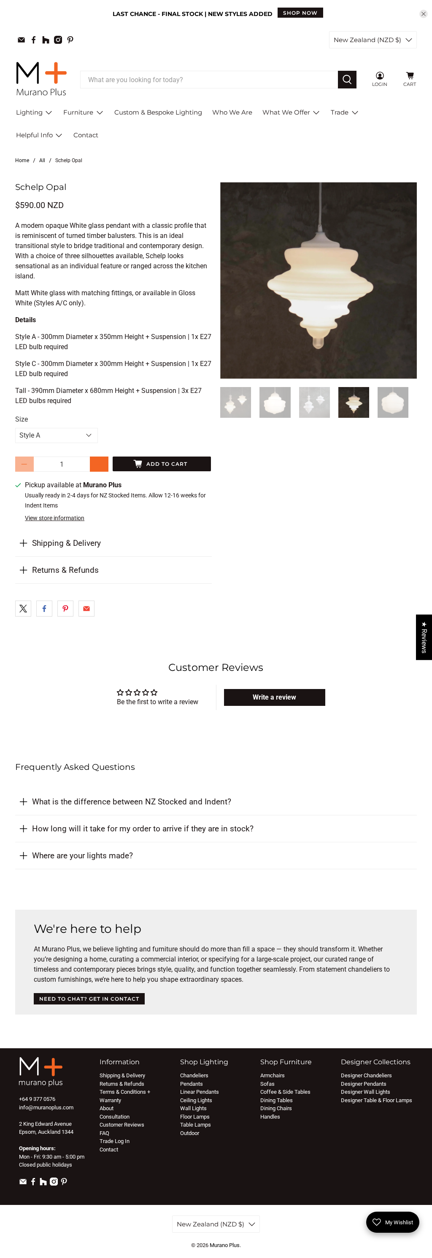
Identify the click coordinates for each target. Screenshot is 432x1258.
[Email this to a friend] (86, 609)
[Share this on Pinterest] (65, 609)
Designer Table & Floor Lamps (376, 1100)
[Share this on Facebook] (44, 609)
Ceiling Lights (196, 1100)
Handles (270, 1117)
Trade (339, 112)
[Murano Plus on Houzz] (46, 40)
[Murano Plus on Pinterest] (70, 40)
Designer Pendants (363, 1084)
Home (22, 160)
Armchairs (272, 1075)
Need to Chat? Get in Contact (89, 999)
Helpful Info (34, 135)
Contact (85, 135)
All (42, 160)
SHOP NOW (300, 13)
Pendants (191, 1084)
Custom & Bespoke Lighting (158, 112)
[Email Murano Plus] (21, 40)
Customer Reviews (122, 1125)
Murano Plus (225, 1245)
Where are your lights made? (82, 855)
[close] (423, 14)
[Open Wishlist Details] (395, 79)
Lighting (29, 112)
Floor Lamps (195, 1117)
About (106, 1108)
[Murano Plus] (41, 80)
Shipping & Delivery (66, 543)
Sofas (267, 1084)
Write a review (274, 697)
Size (21, 419)
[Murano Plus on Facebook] (34, 40)
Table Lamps (195, 1125)
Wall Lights (193, 1108)
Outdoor (189, 1133)
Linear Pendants (199, 1092)
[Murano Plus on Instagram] (58, 40)
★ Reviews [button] (424, 637)
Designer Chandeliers (366, 1075)
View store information (54, 518)
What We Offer (286, 112)
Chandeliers (194, 1075)
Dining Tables (276, 1100)
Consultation (115, 1117)
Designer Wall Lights (365, 1092)
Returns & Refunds (65, 570)
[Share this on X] (23, 609)
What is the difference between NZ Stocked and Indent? (131, 802)
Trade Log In (115, 1141)
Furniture (78, 112)
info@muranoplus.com (46, 1107)
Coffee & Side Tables (285, 1092)
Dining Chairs (276, 1108)
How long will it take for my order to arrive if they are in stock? (143, 828)
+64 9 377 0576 (37, 1099)
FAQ (104, 1133)
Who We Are (232, 112)
